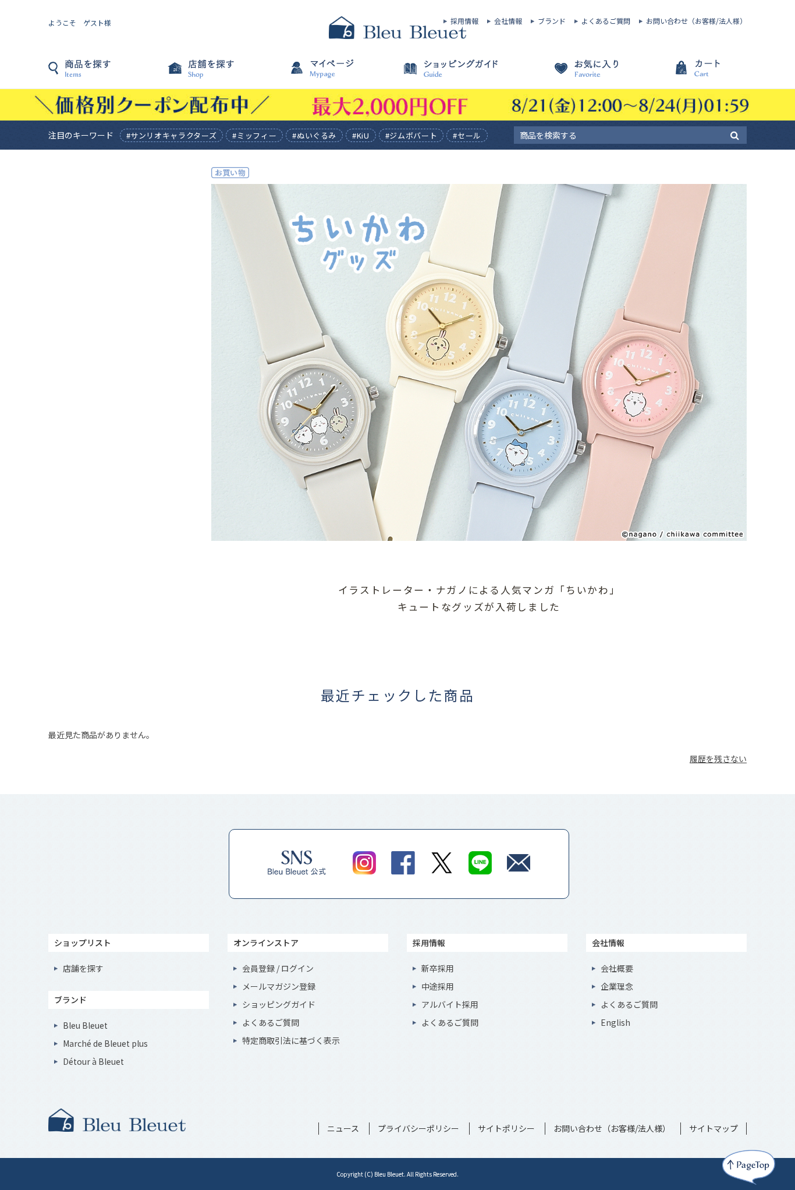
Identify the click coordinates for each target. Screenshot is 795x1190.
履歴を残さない (718, 758)
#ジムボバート (411, 135)
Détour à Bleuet (93, 1061)
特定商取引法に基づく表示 (291, 1040)
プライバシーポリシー (418, 1128)
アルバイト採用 (449, 1004)
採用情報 (464, 20)
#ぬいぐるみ (314, 135)
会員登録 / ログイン (278, 968)
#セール (467, 135)
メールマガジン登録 (278, 986)
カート (688, 73)
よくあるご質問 (605, 20)
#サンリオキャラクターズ (171, 135)
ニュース (343, 1128)
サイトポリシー (506, 1128)
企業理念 (617, 986)
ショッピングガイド (456, 73)
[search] (734, 134)
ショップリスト (82, 942)
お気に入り (572, 73)
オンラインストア (266, 942)
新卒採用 (437, 968)
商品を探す (106, 73)
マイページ (339, 73)
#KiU (361, 135)
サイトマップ (713, 1128)
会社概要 (617, 968)
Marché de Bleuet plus (105, 1043)
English (615, 1022)
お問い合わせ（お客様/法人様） (696, 20)
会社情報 (508, 20)
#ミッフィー (254, 135)
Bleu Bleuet (85, 1025)
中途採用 (437, 986)
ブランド (552, 20)
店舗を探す (223, 73)
